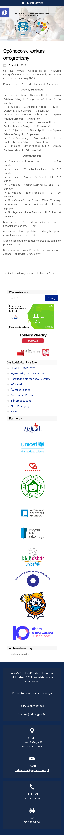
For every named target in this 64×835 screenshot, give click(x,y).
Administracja (43, 693)
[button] (4, 12)
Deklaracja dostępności (32, 714)
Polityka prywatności (32, 706)
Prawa (16, 693)
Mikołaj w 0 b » (45, 273)
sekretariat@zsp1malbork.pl (32, 770)
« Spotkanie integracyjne (19, 273)
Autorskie (27, 693)
